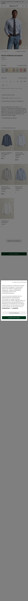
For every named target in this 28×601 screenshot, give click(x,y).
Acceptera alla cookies (14, 317)
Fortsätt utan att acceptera (19, 282)
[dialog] (14, 300)
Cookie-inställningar (14, 312)
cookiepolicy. (15, 308)
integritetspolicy (6, 308)
